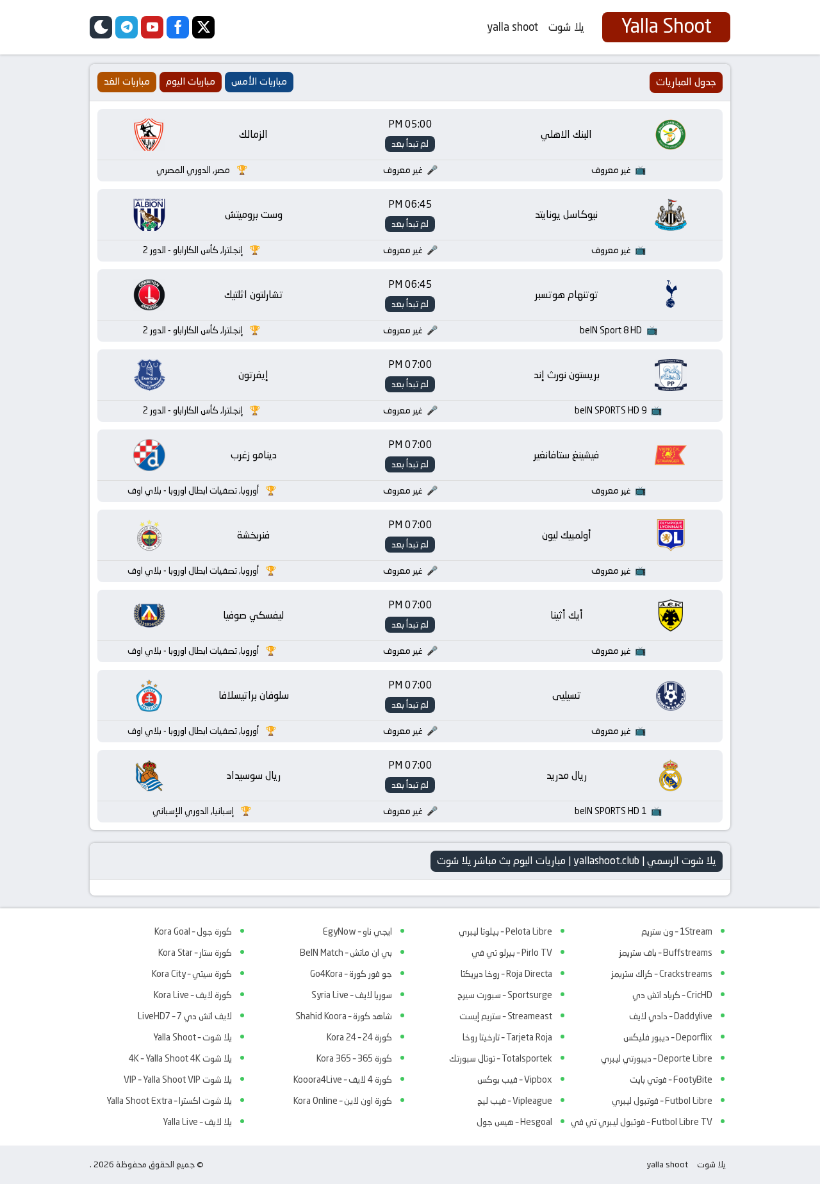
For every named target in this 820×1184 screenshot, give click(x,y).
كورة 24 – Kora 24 (359, 1037)
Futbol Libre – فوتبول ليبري (662, 1101)
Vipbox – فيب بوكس (514, 1079)
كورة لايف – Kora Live (193, 995)
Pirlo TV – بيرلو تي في (512, 953)
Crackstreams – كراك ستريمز (661, 974)
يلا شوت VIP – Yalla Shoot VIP (178, 1079)
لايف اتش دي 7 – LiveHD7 (185, 1016)
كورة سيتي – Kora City (192, 974)
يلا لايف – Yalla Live (197, 1122)
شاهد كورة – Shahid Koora (343, 1016)
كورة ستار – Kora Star (195, 953)
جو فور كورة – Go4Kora (351, 974)
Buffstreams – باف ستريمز (665, 953)
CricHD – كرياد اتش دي (672, 995)
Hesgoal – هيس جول (514, 1122)
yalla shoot (512, 27)
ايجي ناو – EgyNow (357, 931)
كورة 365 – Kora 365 (354, 1058)
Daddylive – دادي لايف (670, 1016)
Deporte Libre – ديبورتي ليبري (656, 1058)
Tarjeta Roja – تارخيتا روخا (507, 1037)
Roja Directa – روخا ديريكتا (506, 974)
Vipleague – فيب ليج (514, 1101)
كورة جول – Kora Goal (193, 931)
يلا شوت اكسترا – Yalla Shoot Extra (169, 1101)
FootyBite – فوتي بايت (671, 1079)
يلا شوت (566, 27)
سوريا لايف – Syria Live (351, 995)
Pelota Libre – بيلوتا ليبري (505, 931)
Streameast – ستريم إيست (505, 1016)
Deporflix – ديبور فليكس (667, 1037)
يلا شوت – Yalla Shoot (192, 1037)
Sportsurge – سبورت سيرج (504, 995)
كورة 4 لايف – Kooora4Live (342, 1079)
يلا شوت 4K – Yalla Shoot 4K (180, 1058)
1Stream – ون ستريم (676, 931)
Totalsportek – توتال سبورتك (500, 1058)
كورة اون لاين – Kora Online (342, 1101)
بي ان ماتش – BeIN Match (346, 953)
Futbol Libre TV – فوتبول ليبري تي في (641, 1122)
